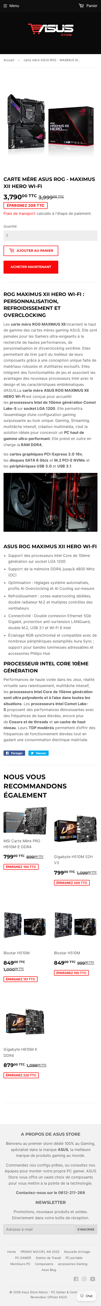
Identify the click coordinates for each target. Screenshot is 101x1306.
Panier (91, 5)
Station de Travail (48, 1258)
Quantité (10, 226)
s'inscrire (86, 1229)
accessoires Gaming (72, 1264)
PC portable (74, 1258)
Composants (44, 1264)
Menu (14, 5)
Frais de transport (19, 213)
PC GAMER (23, 1258)
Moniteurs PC (20, 1264)
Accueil (9, 60)
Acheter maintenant (31, 267)
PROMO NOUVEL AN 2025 (40, 1252)
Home (11, 1252)
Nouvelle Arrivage (77, 1252)
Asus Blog (49, 1270)
